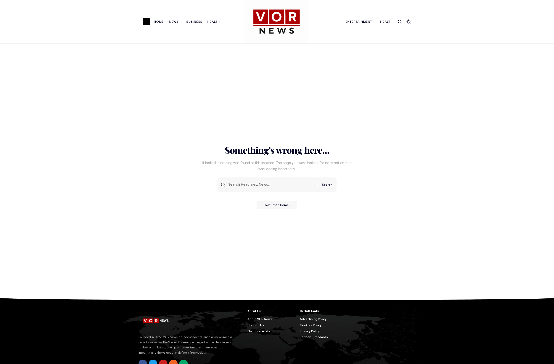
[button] (400, 21)
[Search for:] (271, 184)
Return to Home (277, 205)
